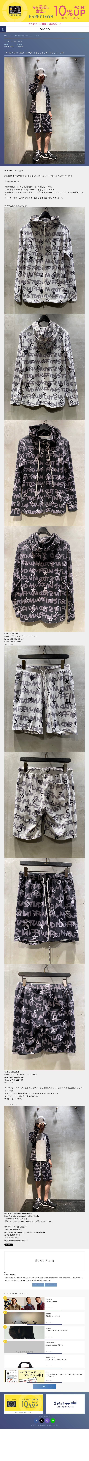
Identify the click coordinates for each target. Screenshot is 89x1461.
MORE (44, 1386)
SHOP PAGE (38, 1284)
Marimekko (49, 1299)
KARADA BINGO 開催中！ (54, 1345)
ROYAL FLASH (9, 1274)
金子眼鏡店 (48, 1313)
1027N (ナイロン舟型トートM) (56, 1359)
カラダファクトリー (50, 1342)
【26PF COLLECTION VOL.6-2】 (57, 1330)
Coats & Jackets (51, 1301)
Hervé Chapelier (50, 1357)
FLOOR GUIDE (51, 1284)
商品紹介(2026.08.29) (53, 1316)
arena (47, 1371)
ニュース (10, 36)
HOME (6, 36)
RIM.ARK (48, 1328)
